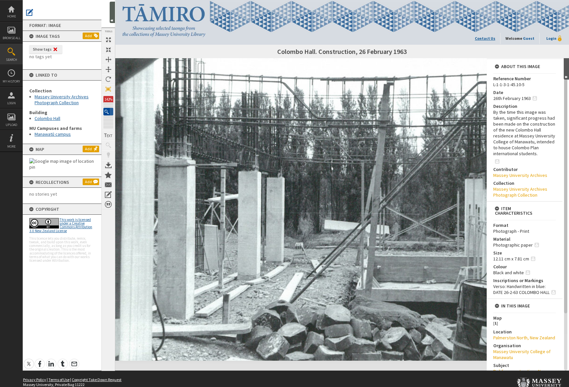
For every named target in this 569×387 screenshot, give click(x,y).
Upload (11, 125)
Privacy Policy (34, 379)
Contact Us (485, 38)
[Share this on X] (29, 360)
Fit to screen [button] (108, 50)
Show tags (42, 49)
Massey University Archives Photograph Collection (62, 100)
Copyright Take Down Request (97, 379)
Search (11, 60)
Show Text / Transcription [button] (108, 135)
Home (11, 16)
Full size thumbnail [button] (108, 40)
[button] (108, 111)
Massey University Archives (520, 175)
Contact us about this (108, 185)
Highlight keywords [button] (108, 155)
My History (11, 81)
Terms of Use (58, 379)
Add (88, 35)
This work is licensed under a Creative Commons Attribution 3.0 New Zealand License (60, 225)
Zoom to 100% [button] (108, 89)
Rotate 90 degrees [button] (108, 79)
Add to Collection (108, 175)
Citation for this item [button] (108, 204)
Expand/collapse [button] (566, 69)
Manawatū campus (53, 134)
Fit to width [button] (108, 59)
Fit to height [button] (108, 69)
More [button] (11, 146)
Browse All (11, 38)
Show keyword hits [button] (108, 145)
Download (108, 165)
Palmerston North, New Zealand (524, 338)
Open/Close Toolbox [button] (112, 12)
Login (11, 103)
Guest (528, 38)
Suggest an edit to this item (29, 12)
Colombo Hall (47, 118)
